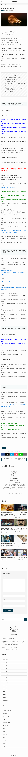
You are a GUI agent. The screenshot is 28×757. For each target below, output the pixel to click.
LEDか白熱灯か (10, 91)
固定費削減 (5, 725)
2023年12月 (5, 659)
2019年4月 (5, 689)
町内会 (4, 10)
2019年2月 (5, 694)
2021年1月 (5, 671)
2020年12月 (5, 674)
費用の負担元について (12, 79)
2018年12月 (5, 700)
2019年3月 (5, 691)
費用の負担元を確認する (12, 90)
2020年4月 (5, 677)
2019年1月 (5, 697)
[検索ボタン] (26, 1)
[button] (3, 454)
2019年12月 (5, 683)
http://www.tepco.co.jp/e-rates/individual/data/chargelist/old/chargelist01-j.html (13, 272)
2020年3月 (5, 680)
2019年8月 (5, 686)
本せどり (5, 734)
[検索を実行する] (25, 619)
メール (4, 599)
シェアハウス (6, 716)
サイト (4, 604)
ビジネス (5, 719)
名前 (4, 594)
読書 (4, 746)
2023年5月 (5, 662)
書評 (4, 731)
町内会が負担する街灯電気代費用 (12, 77)
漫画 (4, 737)
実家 (4, 728)
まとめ (6, 94)
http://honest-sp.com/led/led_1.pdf (9, 187)
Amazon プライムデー (8, 710)
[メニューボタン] (1, 1)
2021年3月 (5, 665)
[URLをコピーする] (25, 454)
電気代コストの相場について (13, 81)
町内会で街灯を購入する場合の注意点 (13, 88)
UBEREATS (5, 713)
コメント (5, 577)
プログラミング (6, 722)
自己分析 (5, 743)
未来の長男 (14, 1)
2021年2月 (5, 668)
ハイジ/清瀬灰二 (14, 478)
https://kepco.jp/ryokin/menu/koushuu (10, 281)
